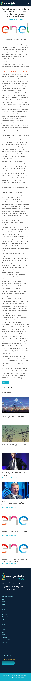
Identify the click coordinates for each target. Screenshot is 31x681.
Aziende (21, 19)
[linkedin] (4, 655)
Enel (5, 383)
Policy (3, 601)
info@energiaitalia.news (8, 659)
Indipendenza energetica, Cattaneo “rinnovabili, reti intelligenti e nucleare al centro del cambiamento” (15, 473)
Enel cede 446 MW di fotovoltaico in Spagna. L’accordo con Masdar (14, 532)
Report (4, 624)
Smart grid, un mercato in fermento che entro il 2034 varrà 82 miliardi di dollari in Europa (15, 417)
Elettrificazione (6, 627)
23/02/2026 (15, 448)
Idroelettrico (5, 617)
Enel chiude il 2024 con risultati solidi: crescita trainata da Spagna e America (15, 560)
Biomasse (4, 622)
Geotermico (5, 609)
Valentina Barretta (8, 477)
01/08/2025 (12, 507)
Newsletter (5, 642)
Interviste (4, 606)
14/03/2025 (12, 563)
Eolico (3, 604)
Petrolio (4, 634)
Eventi (3, 629)
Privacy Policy (10, 679)
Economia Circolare (7, 596)
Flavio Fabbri (6, 420)
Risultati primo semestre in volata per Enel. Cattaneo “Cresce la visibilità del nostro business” (14, 503)
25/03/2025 (12, 535)
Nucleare (4, 637)
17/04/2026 (15, 420)
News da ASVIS (6, 639)
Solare (3, 599)
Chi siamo (17, 679)
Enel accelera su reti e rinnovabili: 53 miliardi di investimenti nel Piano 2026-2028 (15, 445)
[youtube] (10, 655)
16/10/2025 (19, 477)
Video (3, 612)
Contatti (24, 679)
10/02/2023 (16, 19)
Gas (3, 632)
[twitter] (7, 655)
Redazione (10, 19)
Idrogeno (4, 614)
